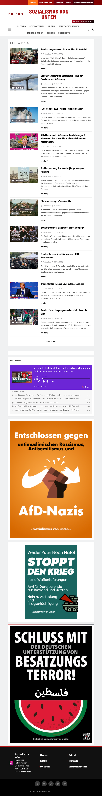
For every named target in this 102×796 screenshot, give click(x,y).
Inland (51, 26)
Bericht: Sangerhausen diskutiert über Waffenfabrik (64, 49)
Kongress (33, 2)
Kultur (15, 213)
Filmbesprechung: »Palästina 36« (56, 201)
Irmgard (46, 146)
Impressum (73, 760)
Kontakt (43, 760)
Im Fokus (21, 26)
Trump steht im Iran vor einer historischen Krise (62, 283)
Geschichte (64, 33)
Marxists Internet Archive (83, 2)
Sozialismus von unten (49, 14)
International (36, 26)
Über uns (44, 755)
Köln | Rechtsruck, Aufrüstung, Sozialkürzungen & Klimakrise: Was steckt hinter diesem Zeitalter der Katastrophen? (63, 138)
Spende (68, 2)
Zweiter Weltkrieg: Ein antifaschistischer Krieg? (62, 227)
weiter (44, 68)
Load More (51, 341)
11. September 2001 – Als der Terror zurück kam (62, 108)
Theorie (51, 33)
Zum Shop (59, 2)
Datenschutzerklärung (78, 766)
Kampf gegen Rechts (69, 26)
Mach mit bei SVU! (45, 2)
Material (72, 755)
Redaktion (47, 54)
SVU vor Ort (45, 766)
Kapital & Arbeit (35, 33)
